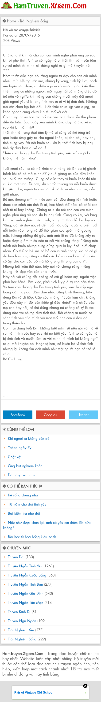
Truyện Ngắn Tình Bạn (25, 584)
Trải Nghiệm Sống (34, 20)
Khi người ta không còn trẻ (28, 438)
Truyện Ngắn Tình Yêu (25, 566)
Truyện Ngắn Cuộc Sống (27, 575)
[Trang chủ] (45, 10)
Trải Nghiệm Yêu (21, 629)
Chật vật (14, 456)
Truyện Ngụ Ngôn (22, 620)
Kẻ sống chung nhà (22, 495)
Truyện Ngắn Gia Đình (25, 593)
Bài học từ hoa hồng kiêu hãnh (31, 536)
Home (11, 20)
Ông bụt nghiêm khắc (25, 465)
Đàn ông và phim (21, 474)
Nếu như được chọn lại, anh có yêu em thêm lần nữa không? (47, 525)
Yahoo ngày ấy (19, 447)
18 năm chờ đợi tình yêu (26, 504)
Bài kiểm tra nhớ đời (23, 513)
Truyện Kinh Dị (19, 611)
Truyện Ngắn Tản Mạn (25, 602)
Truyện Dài (16, 556)
